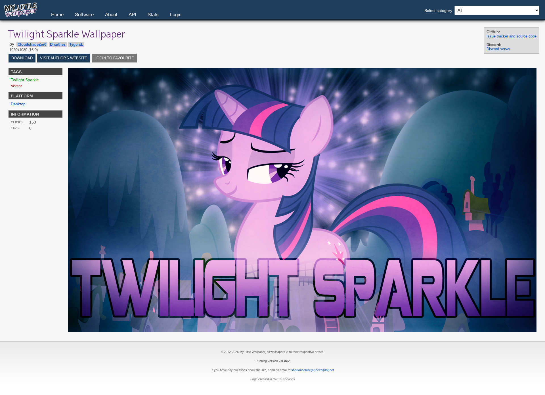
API (132, 14)
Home (57, 14)
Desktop (18, 104)
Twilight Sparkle (25, 80)
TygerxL (76, 44)
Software (84, 14)
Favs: (15, 128)
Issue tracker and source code (511, 36)
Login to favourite (114, 58)
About (111, 14)
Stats (153, 14)
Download (22, 58)
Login (175, 14)
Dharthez (58, 44)
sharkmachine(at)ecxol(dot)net (312, 370)
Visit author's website (63, 58)
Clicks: (17, 122)
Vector (16, 85)
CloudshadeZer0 (32, 44)
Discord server (498, 49)
